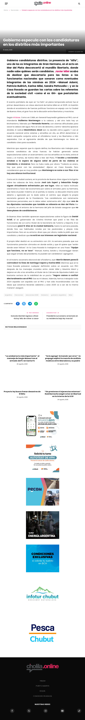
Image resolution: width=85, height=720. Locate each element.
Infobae (16, 117)
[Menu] (6, 3)
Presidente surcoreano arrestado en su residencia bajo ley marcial (62, 317)
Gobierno (44, 295)
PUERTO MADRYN (42, 686)
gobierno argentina (58, 295)
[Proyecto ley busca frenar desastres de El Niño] (22, 378)
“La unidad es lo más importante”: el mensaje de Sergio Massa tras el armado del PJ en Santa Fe (22, 358)
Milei (70, 295)
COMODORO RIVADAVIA (42, 696)
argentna (8, 295)
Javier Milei (62, 71)
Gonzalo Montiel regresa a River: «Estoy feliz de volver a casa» (25, 317)
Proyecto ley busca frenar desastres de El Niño (22, 392)
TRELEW (42, 681)
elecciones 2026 (32, 295)
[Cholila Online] (42, 3)
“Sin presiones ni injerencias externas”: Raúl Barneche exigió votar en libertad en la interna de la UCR (63, 394)
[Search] (79, 3)
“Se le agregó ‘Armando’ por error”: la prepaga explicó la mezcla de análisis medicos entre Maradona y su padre (63, 358)
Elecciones (19, 295)
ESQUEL (42, 691)
